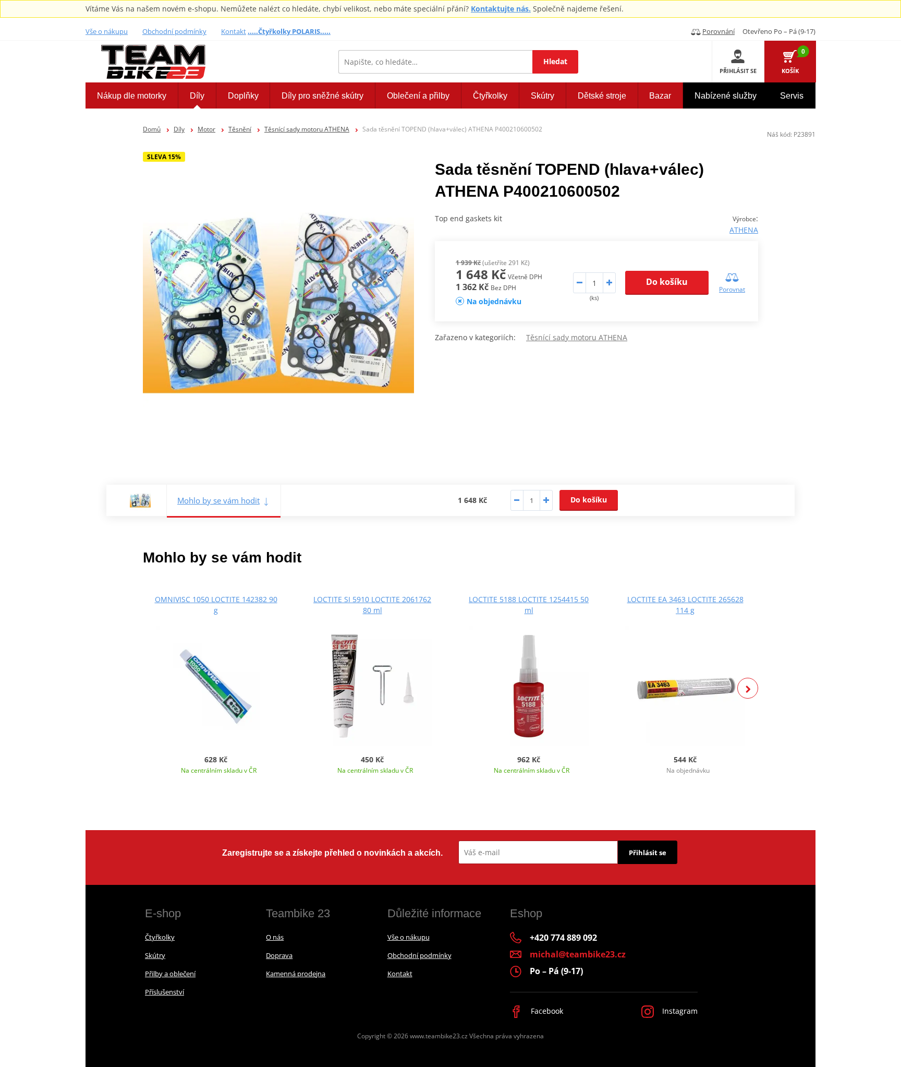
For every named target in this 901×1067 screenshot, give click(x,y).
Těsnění (239, 129)
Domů (152, 129)
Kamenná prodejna (295, 973)
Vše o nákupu (107, 31)
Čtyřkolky (160, 937)
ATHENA (743, 230)
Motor (206, 129)
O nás (275, 937)
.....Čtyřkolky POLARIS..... (289, 31)
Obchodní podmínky (174, 31)
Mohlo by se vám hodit (218, 500)
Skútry (155, 955)
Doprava (279, 955)
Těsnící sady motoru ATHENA (306, 129)
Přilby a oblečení (170, 973)
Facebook (546, 1011)
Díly (179, 129)
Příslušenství (164, 992)
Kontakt (233, 31)
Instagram (679, 1011)
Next (747, 688)
